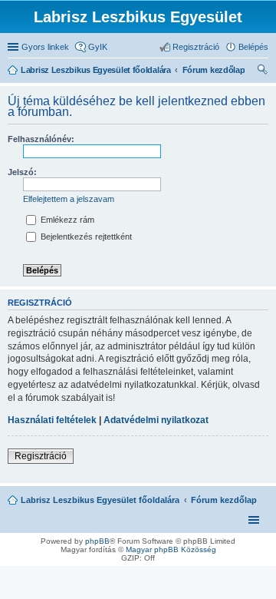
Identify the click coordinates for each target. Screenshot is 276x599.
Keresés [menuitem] (262, 71)
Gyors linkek (45, 46)
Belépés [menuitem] (253, 46)
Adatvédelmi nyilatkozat (156, 420)
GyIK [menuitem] (97, 46)
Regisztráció (41, 456)
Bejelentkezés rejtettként (85, 236)
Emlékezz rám (66, 219)
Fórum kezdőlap (224, 500)
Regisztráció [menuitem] (195, 46)
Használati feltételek (52, 420)
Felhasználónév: (41, 139)
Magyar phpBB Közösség (171, 549)
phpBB (97, 541)
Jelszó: (22, 172)
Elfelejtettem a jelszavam (68, 199)
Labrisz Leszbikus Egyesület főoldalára (100, 500)
